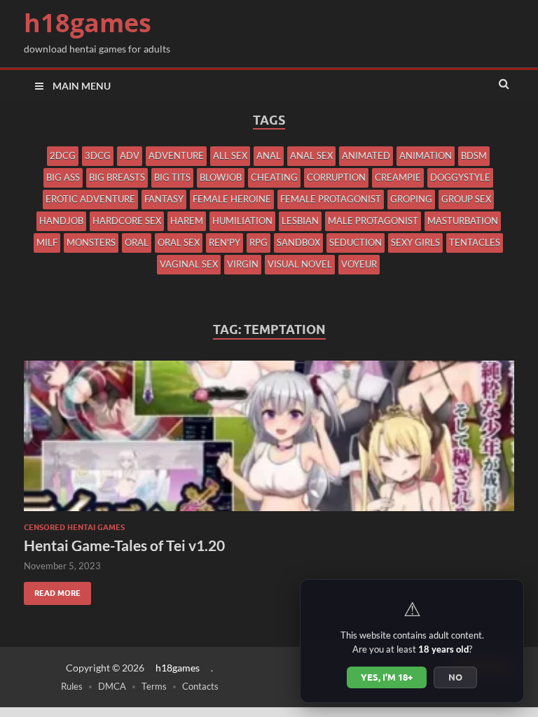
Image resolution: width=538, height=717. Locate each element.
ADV (129, 155)
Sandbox (298, 242)
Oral (137, 242)
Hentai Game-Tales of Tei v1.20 (124, 545)
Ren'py (224, 242)
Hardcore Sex (126, 220)
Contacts (200, 686)
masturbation (462, 220)
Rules (72, 686)
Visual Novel (300, 264)
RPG (258, 242)
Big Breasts (117, 177)
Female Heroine (232, 198)
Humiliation (242, 220)
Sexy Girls (415, 242)
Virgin (242, 264)
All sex (230, 155)
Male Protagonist (373, 220)
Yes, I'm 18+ (387, 677)
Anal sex (311, 155)
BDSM (474, 155)
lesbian (300, 220)
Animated (366, 155)
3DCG (98, 155)
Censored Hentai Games (74, 527)
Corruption (336, 177)
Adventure (176, 155)
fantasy (164, 198)
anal (268, 155)
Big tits (172, 177)
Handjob (61, 220)
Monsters (91, 242)
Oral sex (179, 242)
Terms (154, 686)
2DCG (63, 155)
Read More (52, 590)
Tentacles (474, 242)
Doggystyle (460, 177)
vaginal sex (189, 264)
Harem (186, 220)
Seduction (355, 242)
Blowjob (221, 177)
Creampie (398, 177)
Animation (425, 155)
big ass (63, 177)
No (455, 677)
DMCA (112, 686)
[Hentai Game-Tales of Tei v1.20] (269, 441)
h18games (87, 23)
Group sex (466, 198)
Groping (411, 198)
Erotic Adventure (90, 198)
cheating (274, 177)
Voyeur (359, 264)
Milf (46, 242)
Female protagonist (330, 198)
